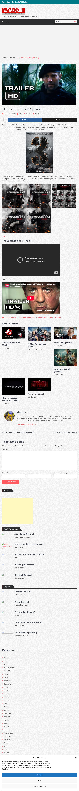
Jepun (6, 707)
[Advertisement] (39, 41)
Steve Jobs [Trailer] (63, 343)
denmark (7, 681)
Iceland (7, 704)
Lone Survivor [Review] (64, 432)
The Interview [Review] (25, 633)
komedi (7, 717)
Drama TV (8, 690)
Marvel (6, 723)
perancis (7, 736)
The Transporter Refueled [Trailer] (10, 399)
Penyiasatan (8, 733)
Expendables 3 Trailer (44, 317)
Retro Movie (8, 740)
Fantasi (6, 694)
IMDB (4, 237)
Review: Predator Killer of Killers (29, 554)
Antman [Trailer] (36, 394)
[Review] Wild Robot (24, 565)
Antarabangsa (9, 668)
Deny (40, 780)
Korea (6, 720)
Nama (5, 473)
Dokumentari (9, 684)
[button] (76, 758)
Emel (30, 473)
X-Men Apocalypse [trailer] (37, 345)
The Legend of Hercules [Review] (19, 432)
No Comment (40, 114)
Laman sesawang (60, 473)
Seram (6, 753)
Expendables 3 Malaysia (26, 317)
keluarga (7, 713)
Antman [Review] (22, 592)
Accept (39, 775)
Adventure (8, 658)
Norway (7, 730)
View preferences (39, 786)
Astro (6, 674)
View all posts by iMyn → (26, 424)
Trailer (29, 114)
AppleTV (7, 671)
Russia (6, 743)
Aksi (5, 661)
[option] (29, 2)
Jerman (7, 710)
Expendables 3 (10, 317)
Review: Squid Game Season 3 (29, 544)
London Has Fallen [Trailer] (63, 370)
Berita (6, 677)
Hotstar (7, 700)
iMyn (21, 114)
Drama (6, 687)
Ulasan (5, 450)
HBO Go (7, 697)
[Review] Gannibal (19, 2)
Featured (57, 317)
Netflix (6, 726)
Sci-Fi (6, 746)
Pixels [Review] (21, 602)
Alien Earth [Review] (24, 534)
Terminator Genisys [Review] (28, 622)
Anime (6, 664)
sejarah (7, 749)
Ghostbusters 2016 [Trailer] (11, 344)
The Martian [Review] (24, 612)
